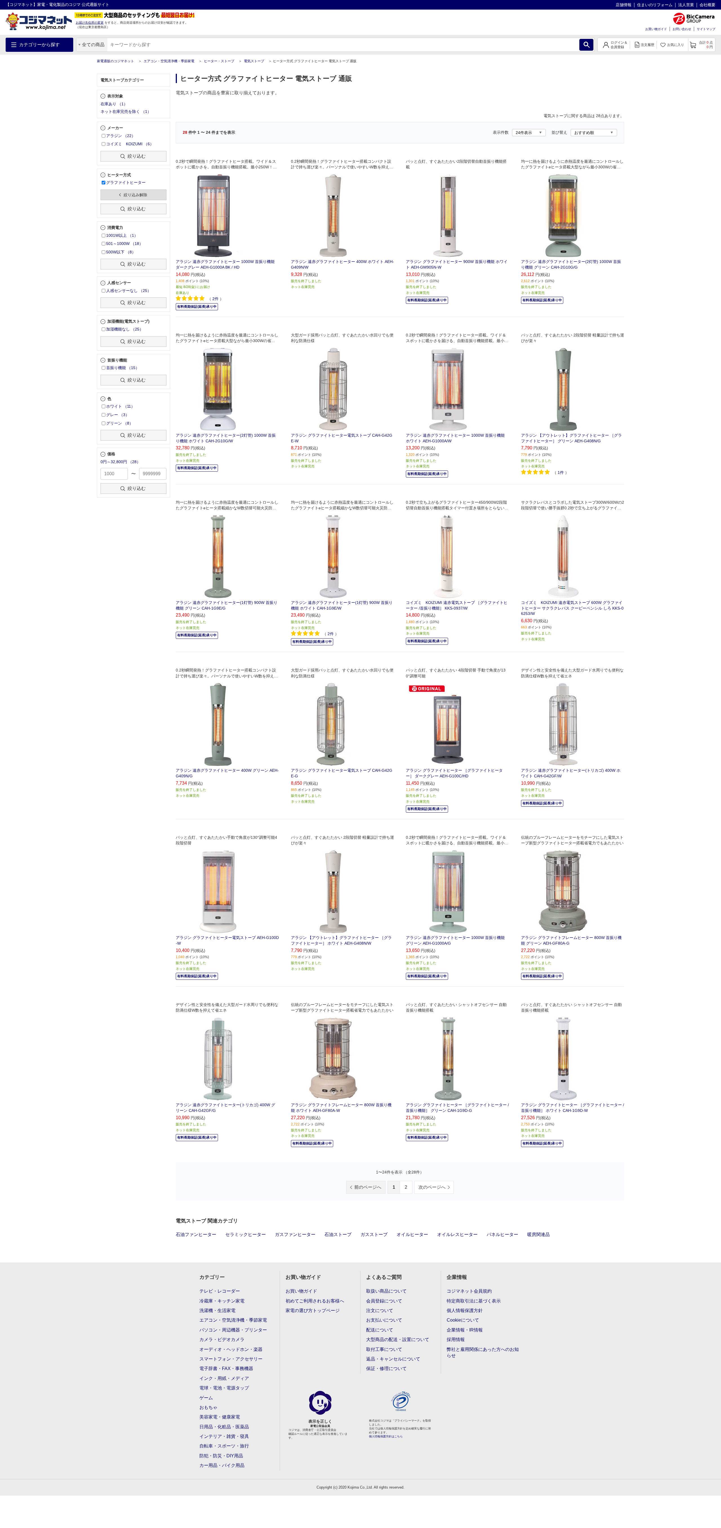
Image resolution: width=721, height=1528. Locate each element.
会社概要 (707, 5)
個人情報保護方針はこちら (386, 1436)
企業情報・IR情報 (465, 1330)
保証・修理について (386, 1368)
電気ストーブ (254, 61)
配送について (379, 1330)
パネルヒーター (502, 1234)
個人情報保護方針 (465, 1310)
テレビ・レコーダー (219, 1291)
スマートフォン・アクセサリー (230, 1359)
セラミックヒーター (245, 1234)
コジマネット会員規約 (469, 1291)
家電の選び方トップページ (313, 1310)
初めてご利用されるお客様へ (315, 1301)
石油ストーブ (337, 1234)
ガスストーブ (374, 1234)
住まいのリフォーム (655, 5)
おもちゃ (208, 1407)
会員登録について (384, 1301)
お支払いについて (384, 1320)
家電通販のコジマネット (115, 61)
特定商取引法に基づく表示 (474, 1301)
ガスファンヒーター (295, 1234)
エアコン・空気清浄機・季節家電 (169, 61)
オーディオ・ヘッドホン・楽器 (230, 1349)
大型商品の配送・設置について (397, 1339)
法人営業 (686, 5)
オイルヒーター (412, 1234)
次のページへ (432, 1187)
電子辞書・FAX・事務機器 (226, 1368)
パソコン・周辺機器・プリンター (233, 1330)
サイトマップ (706, 29)
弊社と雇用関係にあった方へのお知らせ (483, 1352)
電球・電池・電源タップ (224, 1388)
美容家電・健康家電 (219, 1417)
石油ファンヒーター (196, 1234)
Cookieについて (463, 1320)
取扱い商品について (386, 1291)
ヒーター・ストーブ (219, 61)
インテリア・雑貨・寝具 (224, 1436)
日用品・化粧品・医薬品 (224, 1426)
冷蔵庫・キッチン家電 (221, 1301)
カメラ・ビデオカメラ (221, 1339)
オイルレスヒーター (457, 1234)
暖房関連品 (538, 1234)
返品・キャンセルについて (393, 1359)
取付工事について (384, 1349)
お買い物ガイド (656, 29)
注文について (379, 1310)
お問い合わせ (682, 29)
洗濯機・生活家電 (217, 1310)
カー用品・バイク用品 (221, 1465)
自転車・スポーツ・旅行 (224, 1446)
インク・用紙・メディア (224, 1378)
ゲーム (206, 1397)
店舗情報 (623, 5)
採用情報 (456, 1339)
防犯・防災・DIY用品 (221, 1455)
